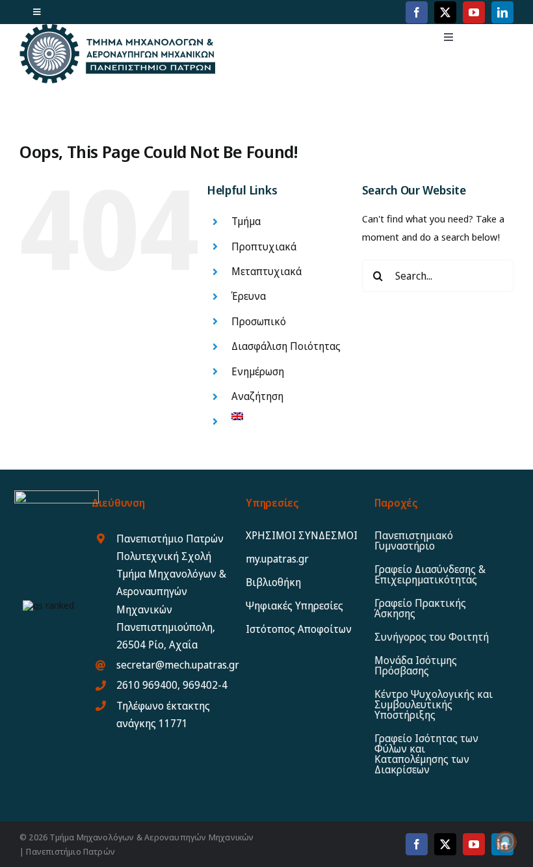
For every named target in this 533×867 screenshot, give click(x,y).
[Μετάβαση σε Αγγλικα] (286, 416)
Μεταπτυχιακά (266, 271)
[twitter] (445, 12)
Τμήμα (246, 221)
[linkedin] (502, 12)
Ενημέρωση (257, 371)
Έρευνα (248, 296)
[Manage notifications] (505, 841)
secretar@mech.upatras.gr (177, 665)
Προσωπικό (258, 321)
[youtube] (474, 12)
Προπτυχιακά (263, 246)
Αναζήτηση (257, 396)
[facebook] (417, 12)
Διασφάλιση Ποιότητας (286, 346)
